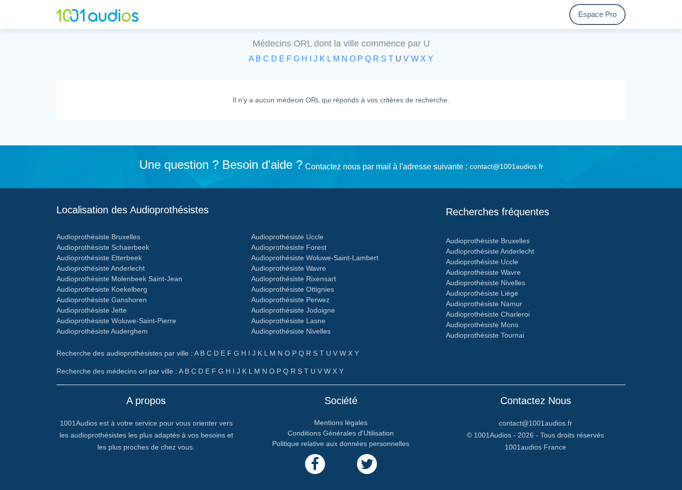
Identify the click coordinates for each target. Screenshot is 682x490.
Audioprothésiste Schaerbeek (102, 247)
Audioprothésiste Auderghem (102, 331)
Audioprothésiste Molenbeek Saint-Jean (119, 279)
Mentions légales (340, 423)
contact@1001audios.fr (506, 166)
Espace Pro (597, 14)
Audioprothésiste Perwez (290, 300)
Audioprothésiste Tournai (485, 335)
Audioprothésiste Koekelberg (101, 289)
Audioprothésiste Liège (482, 293)
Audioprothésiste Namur (484, 304)
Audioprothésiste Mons (482, 325)
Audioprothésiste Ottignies (292, 289)
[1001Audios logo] (103, 14)
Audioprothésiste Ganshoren (101, 300)
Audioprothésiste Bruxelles (98, 237)
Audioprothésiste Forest (289, 247)
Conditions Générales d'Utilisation (341, 433)
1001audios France (535, 447)
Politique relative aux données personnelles (340, 444)
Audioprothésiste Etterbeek (99, 258)
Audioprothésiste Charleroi (488, 314)
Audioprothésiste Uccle (287, 237)
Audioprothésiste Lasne (288, 321)
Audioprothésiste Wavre (288, 268)
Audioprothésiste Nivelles (291, 331)
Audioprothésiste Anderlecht (100, 268)
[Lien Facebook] (315, 464)
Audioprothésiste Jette (91, 310)
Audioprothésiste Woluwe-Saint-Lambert (314, 258)
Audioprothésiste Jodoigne (293, 310)
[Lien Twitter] (367, 464)
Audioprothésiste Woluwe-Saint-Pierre (116, 321)
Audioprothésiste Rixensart (293, 279)
